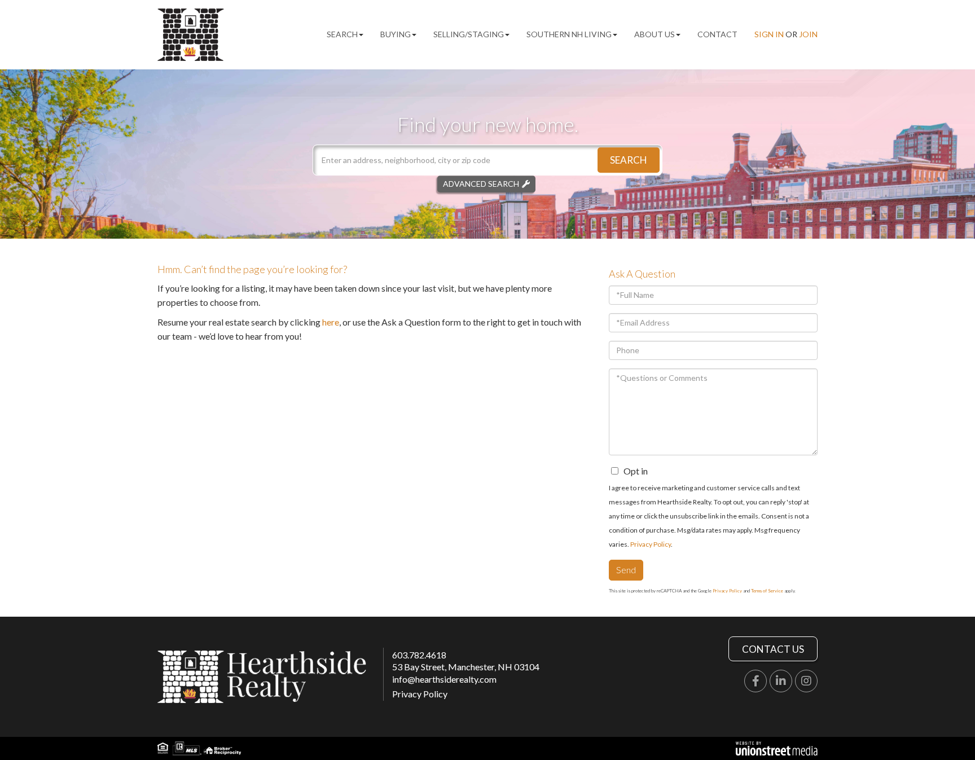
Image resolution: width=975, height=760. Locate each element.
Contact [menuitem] (717, 34)
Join (808, 34)
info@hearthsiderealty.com (444, 679)
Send (626, 569)
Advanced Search (481, 183)
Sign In (769, 34)
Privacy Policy (650, 544)
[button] (629, 160)
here (330, 322)
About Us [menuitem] (654, 34)
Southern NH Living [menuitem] (569, 34)
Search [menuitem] (342, 34)
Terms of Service (767, 591)
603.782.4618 (419, 654)
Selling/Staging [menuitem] (468, 34)
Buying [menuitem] (395, 34)
